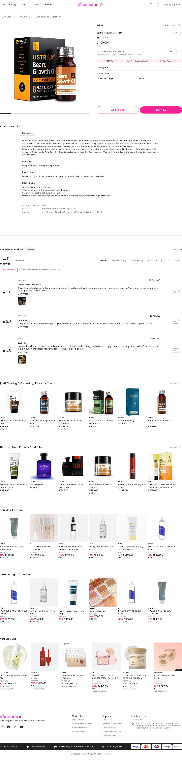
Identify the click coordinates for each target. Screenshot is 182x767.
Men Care (6, 16)
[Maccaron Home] (27, 716)
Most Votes (153, 260)
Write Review (8, 269)
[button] (175, 32)
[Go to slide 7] (73, 113)
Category (11, 4)
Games (48, 4)
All (169, 260)
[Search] (144, 4)
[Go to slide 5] (50, 113)
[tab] (27, 133)
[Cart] (157, 4)
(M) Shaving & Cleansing (49, 16)
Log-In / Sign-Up (172, 4)
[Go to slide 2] (16, 113)
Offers (36, 4)
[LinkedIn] (14, 727)
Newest (104, 260)
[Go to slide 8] (84, 113)
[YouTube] (21, 727)
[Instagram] (8, 727)
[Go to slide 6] (61, 113)
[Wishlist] (151, 4)
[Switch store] (101, 4)
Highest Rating (119, 260)
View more (23, 293)
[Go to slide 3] (28, 113)
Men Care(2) (24, 16)
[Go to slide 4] (39, 113)
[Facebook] (1, 727)
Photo (177, 260)
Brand (24, 4)
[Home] (88, 4)
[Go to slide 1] (5, 113)
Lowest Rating (136, 260)
